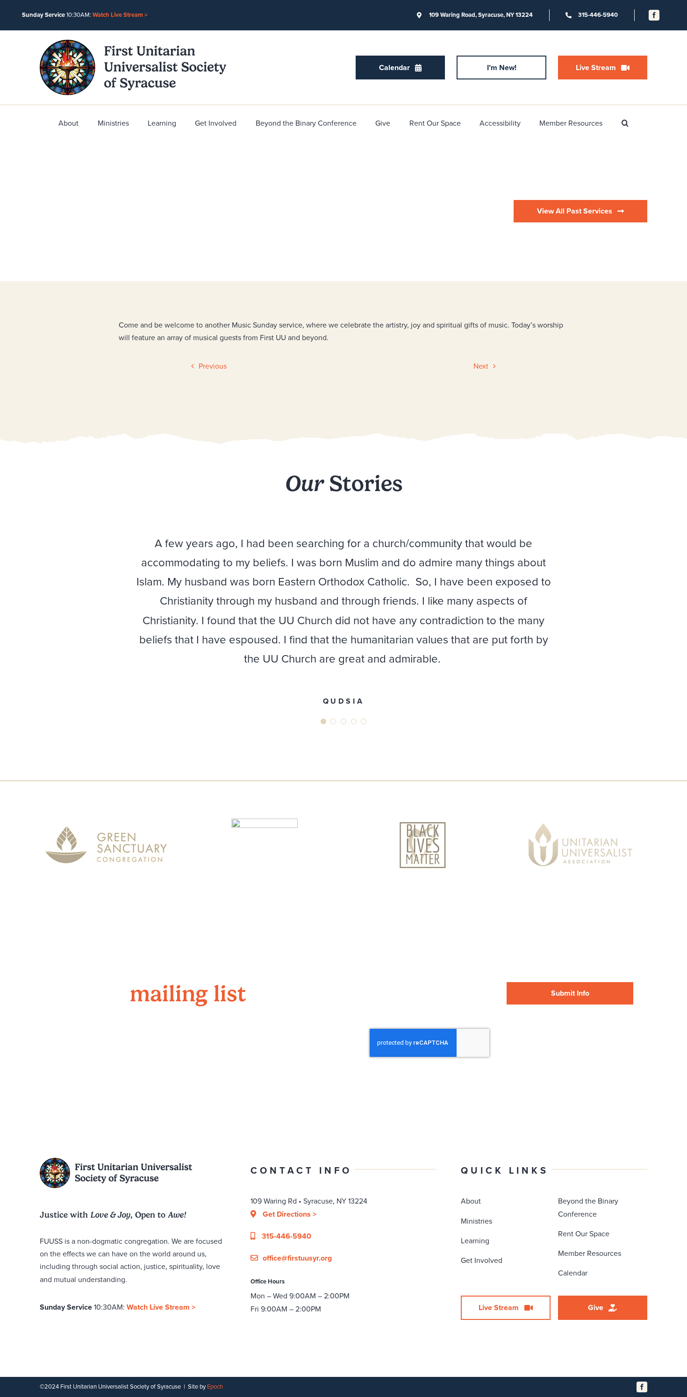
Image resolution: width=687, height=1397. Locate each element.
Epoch (215, 1386)
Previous (213, 366)
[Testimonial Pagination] (323, 721)
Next (480, 366)
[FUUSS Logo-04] (133, 43)
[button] (625, 123)
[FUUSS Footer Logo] (116, 1161)
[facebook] (654, 15)
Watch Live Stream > (120, 14)
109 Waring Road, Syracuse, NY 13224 (481, 14)
